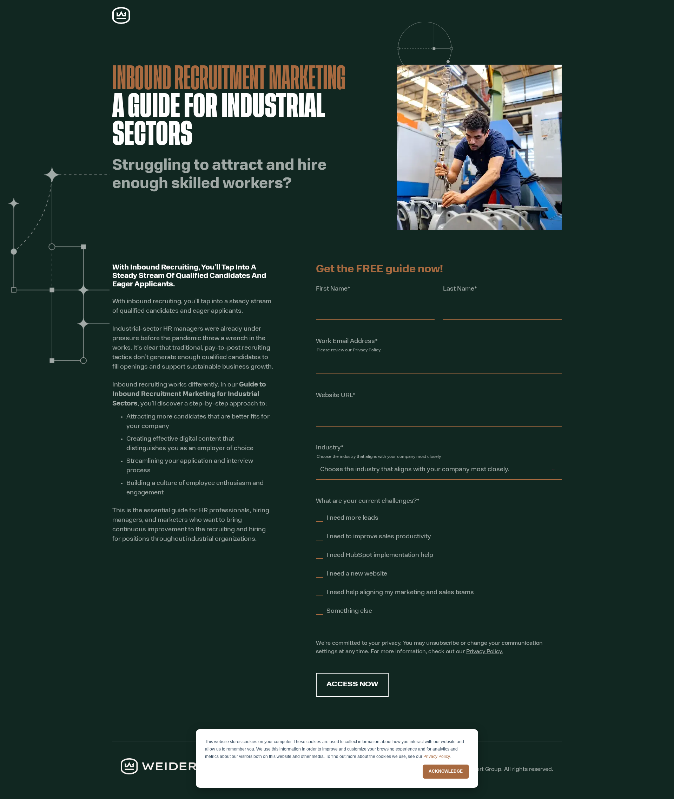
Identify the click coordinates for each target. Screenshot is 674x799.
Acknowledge (446, 771)
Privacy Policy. (484, 652)
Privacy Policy (436, 756)
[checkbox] (395, 568)
